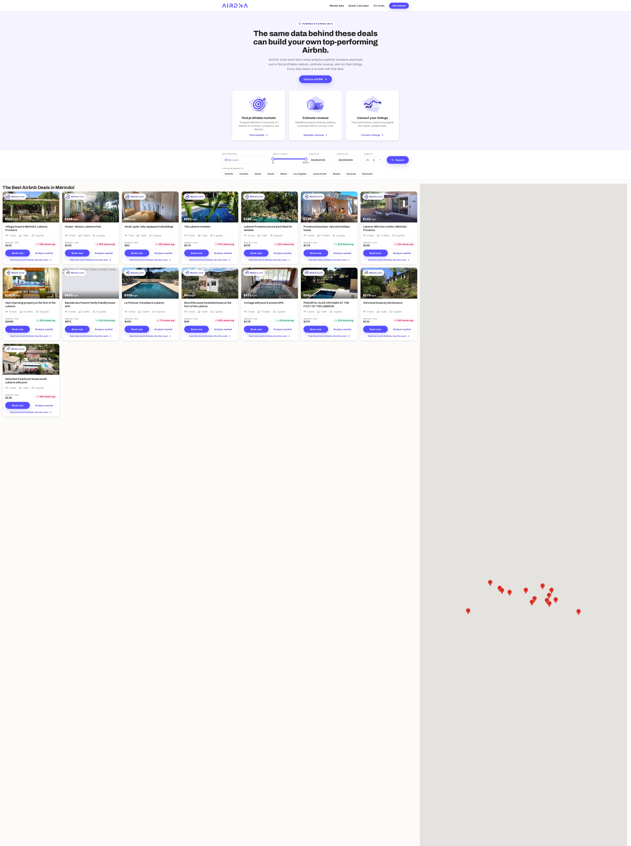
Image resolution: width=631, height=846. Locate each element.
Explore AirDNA (315, 79)
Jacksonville (320, 173)
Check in (314, 154)
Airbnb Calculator (359, 5)
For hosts (379, 5)
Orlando (229, 173)
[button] (549, 596)
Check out (342, 154)
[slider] (272, 158)
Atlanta (336, 173)
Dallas (258, 173)
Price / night (280, 154)
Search (397, 160)
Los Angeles (299, 173)
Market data (337, 5)
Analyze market (44, 253)
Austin (271, 173)
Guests (368, 154)
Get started (399, 5)
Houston (243, 173)
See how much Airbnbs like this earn (31, 259)
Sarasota (351, 173)
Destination (229, 154)
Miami (283, 173)
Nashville (367, 173)
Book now (17, 253)
